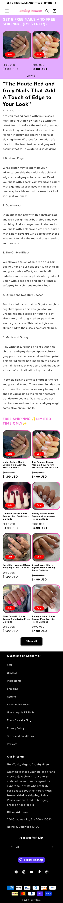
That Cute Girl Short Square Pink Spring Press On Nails (16, 619)
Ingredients (14, 680)
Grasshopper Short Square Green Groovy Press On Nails (43, 568)
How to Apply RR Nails (20, 712)
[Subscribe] (52, 847)
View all (32, 75)
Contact (12, 673)
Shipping (12, 688)
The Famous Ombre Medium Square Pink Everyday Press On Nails (45, 65)
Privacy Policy (15, 728)
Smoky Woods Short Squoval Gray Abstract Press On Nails (44, 516)
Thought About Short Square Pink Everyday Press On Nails (43, 619)
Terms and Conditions (20, 736)
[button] (7, 11)
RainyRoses (35, 900)
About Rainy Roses (18, 704)
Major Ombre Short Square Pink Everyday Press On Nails (14, 65)
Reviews (12, 743)
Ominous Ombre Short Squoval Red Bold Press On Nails (16, 516)
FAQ (9, 665)
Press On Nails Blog (19, 720)
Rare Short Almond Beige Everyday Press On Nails (16, 566)
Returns (11, 696)
